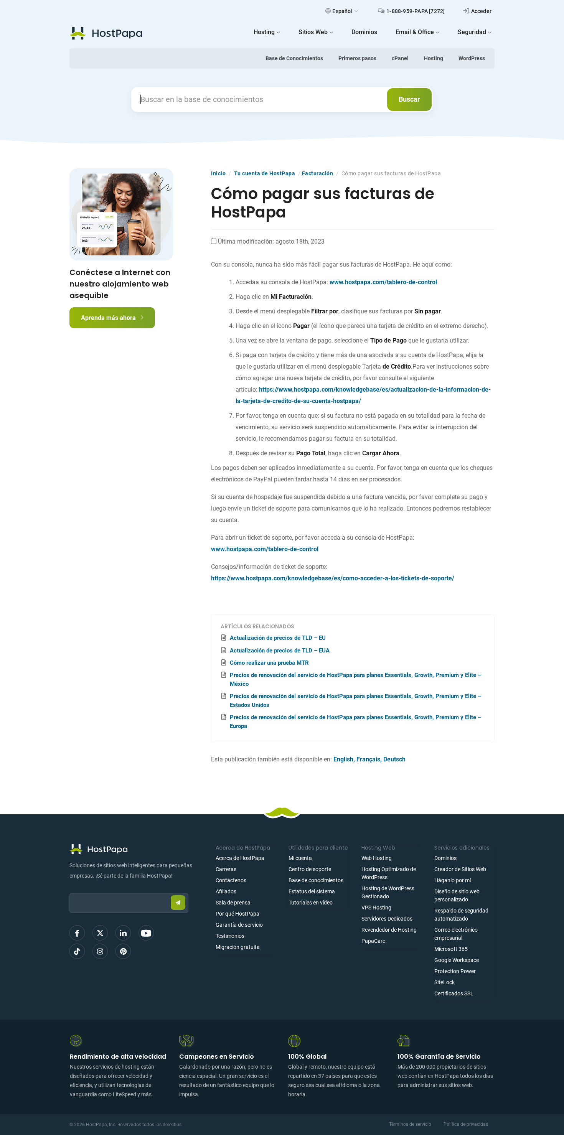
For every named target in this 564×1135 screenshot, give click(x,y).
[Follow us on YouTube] (146, 933)
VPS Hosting (376, 907)
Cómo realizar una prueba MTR (269, 662)
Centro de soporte (310, 869)
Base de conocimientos (316, 880)
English (343, 759)
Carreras (226, 869)
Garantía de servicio (239, 925)
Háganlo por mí (452, 880)
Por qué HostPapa (237, 914)
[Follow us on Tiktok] (77, 951)
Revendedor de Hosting (389, 930)
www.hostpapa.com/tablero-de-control (383, 282)
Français (368, 759)
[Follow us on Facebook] (77, 933)
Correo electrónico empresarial (456, 934)
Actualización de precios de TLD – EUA (280, 650)
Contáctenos (231, 880)
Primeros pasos (357, 58)
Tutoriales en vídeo (311, 902)
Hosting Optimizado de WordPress (388, 873)
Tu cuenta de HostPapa (264, 173)
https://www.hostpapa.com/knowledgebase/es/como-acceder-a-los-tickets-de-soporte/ (332, 578)
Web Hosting (376, 858)
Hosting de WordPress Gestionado (387, 892)
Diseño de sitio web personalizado (457, 895)
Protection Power (455, 971)
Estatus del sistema (312, 891)
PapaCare (373, 941)
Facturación (317, 173)
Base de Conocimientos (294, 58)
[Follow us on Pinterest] (123, 951)
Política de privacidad (466, 1124)
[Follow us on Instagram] (100, 951)
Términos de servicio (410, 1124)
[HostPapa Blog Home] (105, 33)
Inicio (218, 173)
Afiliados (226, 891)
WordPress (471, 58)
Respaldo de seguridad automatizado (461, 915)
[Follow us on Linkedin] (123, 933)
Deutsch (394, 759)
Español (342, 11)
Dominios (445, 858)
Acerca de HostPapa (240, 858)
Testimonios (230, 936)
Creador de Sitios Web (460, 869)
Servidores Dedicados (386, 919)
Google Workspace (456, 960)
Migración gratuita (238, 947)
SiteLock (444, 982)
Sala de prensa (233, 902)
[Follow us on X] (100, 933)
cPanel (400, 58)
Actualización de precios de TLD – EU (278, 637)
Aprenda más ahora (109, 317)
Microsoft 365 (451, 949)
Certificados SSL (453, 993)
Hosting (433, 58)
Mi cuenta (300, 858)
